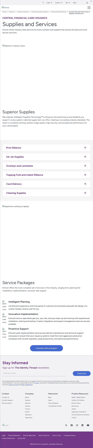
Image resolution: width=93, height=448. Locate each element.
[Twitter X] (66, 425)
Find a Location (7, 403)
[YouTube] (88, 425)
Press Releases (53, 403)
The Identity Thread (54, 406)
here (37, 383)
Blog (74, 2)
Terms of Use (13, 385)
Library (74, 409)
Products (12, 12)
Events (27, 412)
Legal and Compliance (79, 412)
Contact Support (7, 400)
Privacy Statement (26, 385)
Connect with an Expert (46, 348)
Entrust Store (76, 403)
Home (4, 12)
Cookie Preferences (8, 438)
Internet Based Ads (29, 435)
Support (27, 400)
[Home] (5, 7)
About (27, 397)
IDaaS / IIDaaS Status (78, 397)
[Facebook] (71, 425)
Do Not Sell (21, 438)
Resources (75, 406)
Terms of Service (44, 435)
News (50, 400)
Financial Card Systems (58, 12)
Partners (28, 403)
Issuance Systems (23, 12)
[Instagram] (77, 425)
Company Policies (69, 435)
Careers (27, 406)
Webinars (28, 415)
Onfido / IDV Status (78, 400)
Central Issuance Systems (40, 12)
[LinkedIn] (82, 425)
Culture (27, 409)
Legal (3, 435)
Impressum (28, 417)
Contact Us (5, 397)
